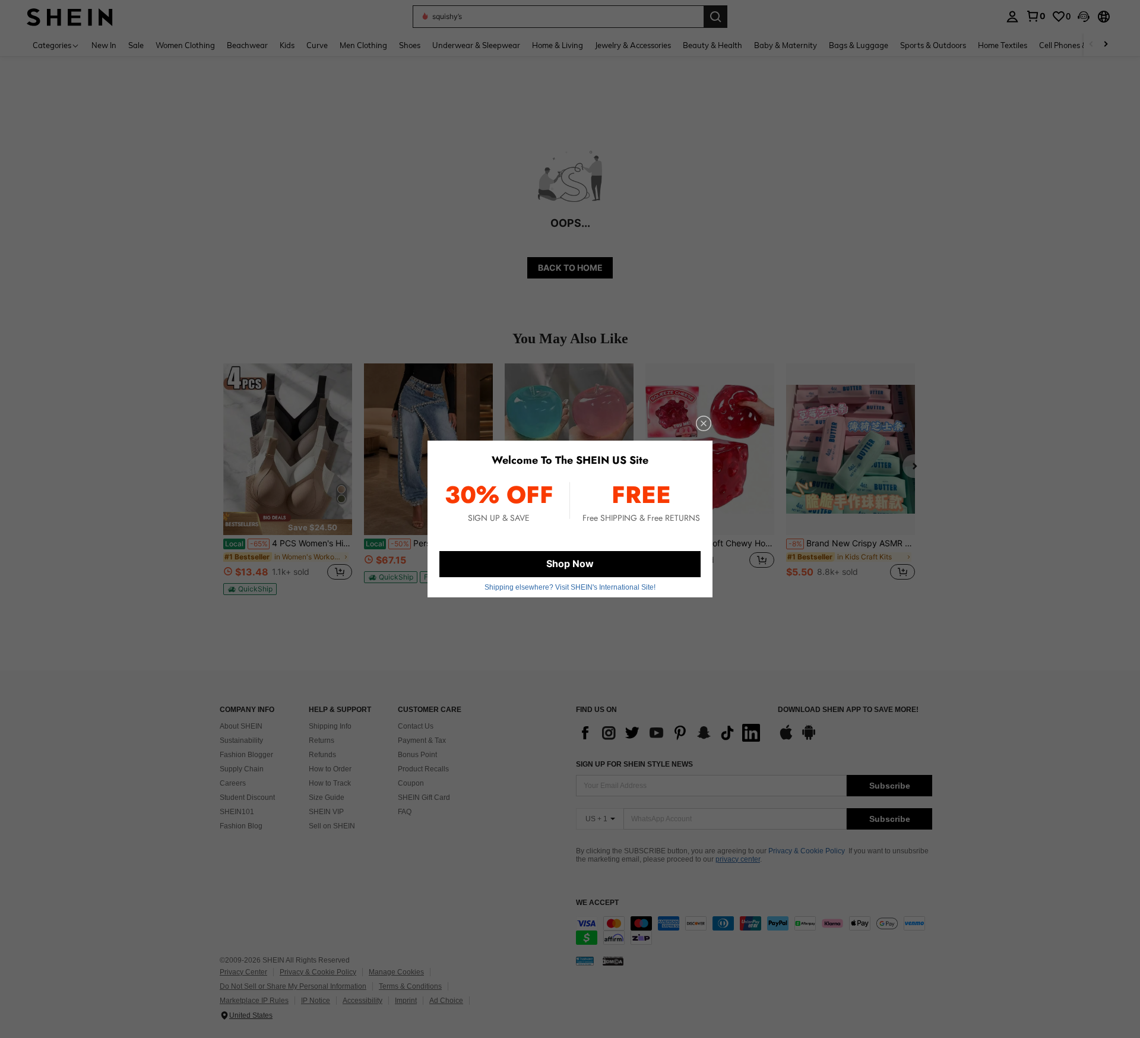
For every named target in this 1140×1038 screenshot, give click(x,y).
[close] (703, 423)
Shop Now (570, 563)
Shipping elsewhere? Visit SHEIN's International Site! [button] (570, 587)
